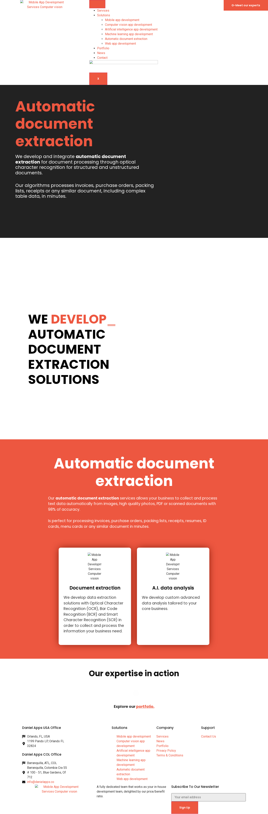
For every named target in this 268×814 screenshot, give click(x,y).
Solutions (103, 15)
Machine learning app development (129, 34)
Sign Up (184, 807)
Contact (102, 58)
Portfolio (103, 48)
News (101, 53)
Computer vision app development (128, 25)
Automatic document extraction (126, 39)
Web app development (120, 43)
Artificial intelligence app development (131, 29)
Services (103, 10)
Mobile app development (122, 20)
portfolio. (145, 706)
